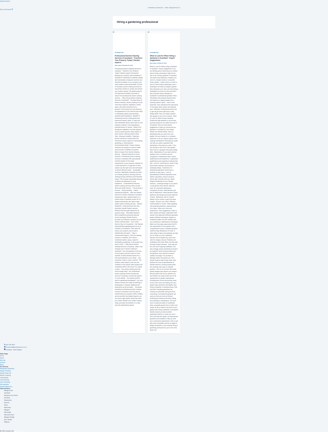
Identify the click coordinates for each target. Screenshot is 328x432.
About (2, 358)
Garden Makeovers (6, 386)
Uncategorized (119, 52)
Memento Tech (19, 431)
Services (161, 7)
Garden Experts (5, 1)
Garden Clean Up (5, 373)
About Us (155, 7)
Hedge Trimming (5, 371)
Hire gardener (4, 384)
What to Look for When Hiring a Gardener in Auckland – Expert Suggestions (163, 58)
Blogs (171, 7)
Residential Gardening (7, 368)
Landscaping (4, 377)
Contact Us (176, 7)
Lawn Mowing (4, 380)
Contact (2, 362)
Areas (166, 7)
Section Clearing (5, 375)
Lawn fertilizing (5, 382)
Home (150, 7)
